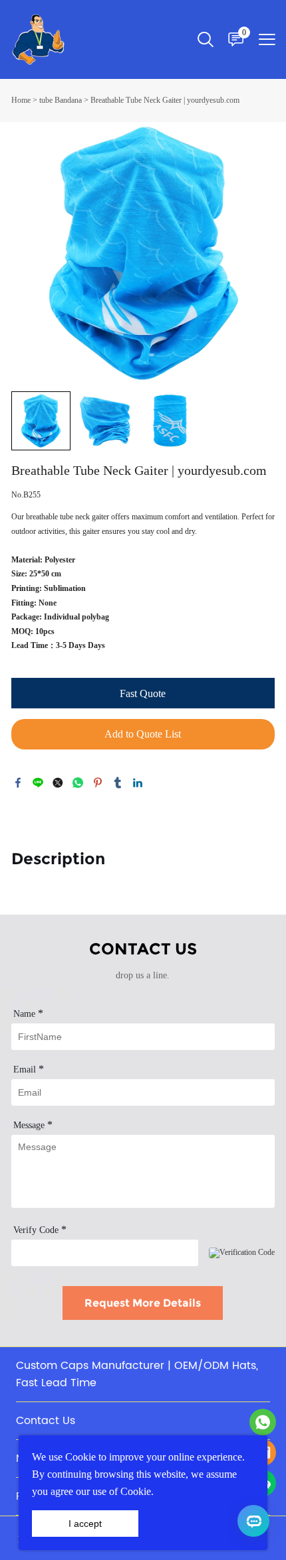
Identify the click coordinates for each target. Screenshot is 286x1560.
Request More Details (142, 1303)
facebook (18, 782)
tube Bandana (60, 100)
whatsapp (77, 782)
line (38, 782)
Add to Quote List (142, 734)
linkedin (137, 782)
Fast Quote (143, 693)
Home (21, 100)
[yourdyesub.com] (262, 1422)
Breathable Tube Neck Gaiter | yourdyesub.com (164, 100)
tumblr (117, 782)
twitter (58, 782)
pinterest (97, 782)
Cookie (80, 1456)
